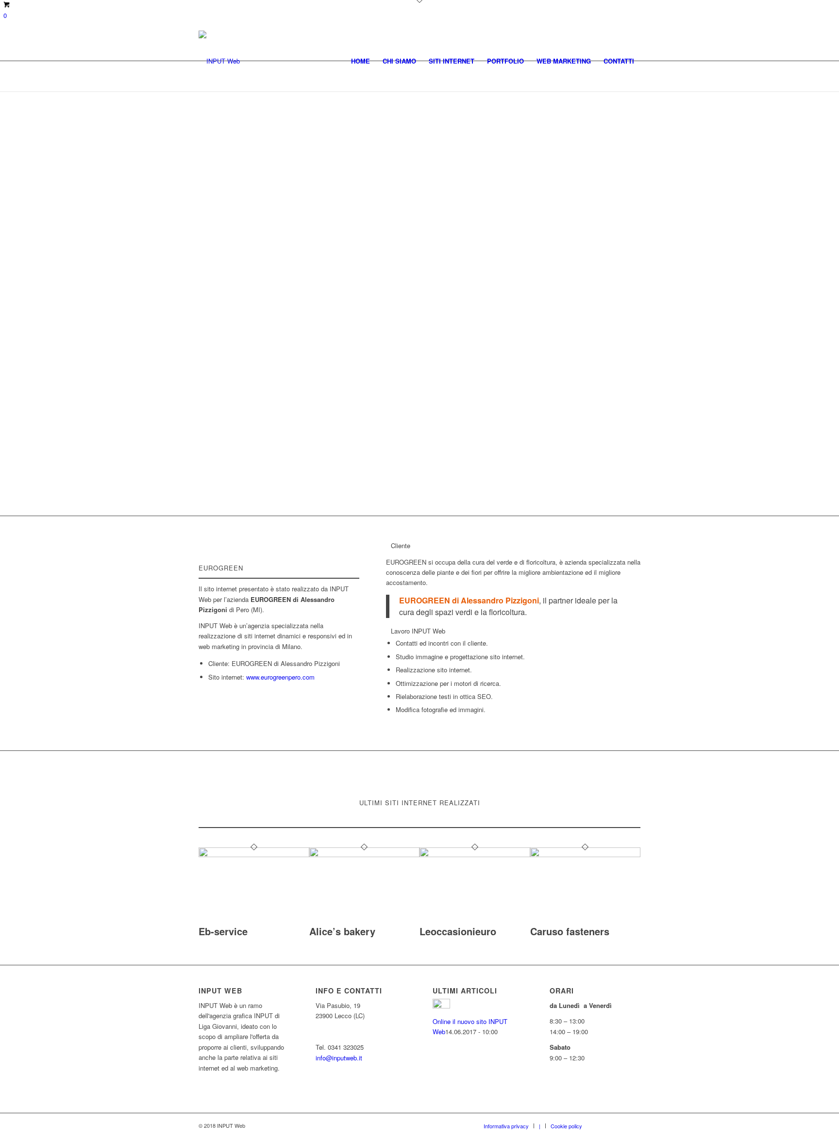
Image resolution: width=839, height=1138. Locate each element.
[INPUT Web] (219, 61)
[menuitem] (360, 61)
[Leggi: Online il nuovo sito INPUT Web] (441, 1005)
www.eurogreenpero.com (280, 677)
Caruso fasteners (569, 931)
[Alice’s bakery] (364, 854)
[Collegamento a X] (618, 1125)
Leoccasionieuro (458, 931)
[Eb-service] (254, 854)
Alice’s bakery (342, 931)
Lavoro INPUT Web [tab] (418, 630)
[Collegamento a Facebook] (604, 1125)
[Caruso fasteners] (585, 854)
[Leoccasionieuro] (475, 854)
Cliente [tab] (400, 545)
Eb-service (223, 931)
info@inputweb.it (339, 1057)
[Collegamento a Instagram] (633, 1125)
